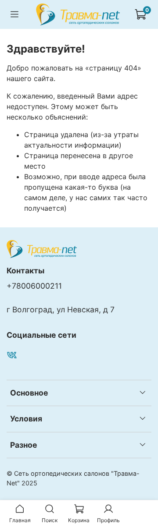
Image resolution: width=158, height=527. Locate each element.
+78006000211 (34, 285)
